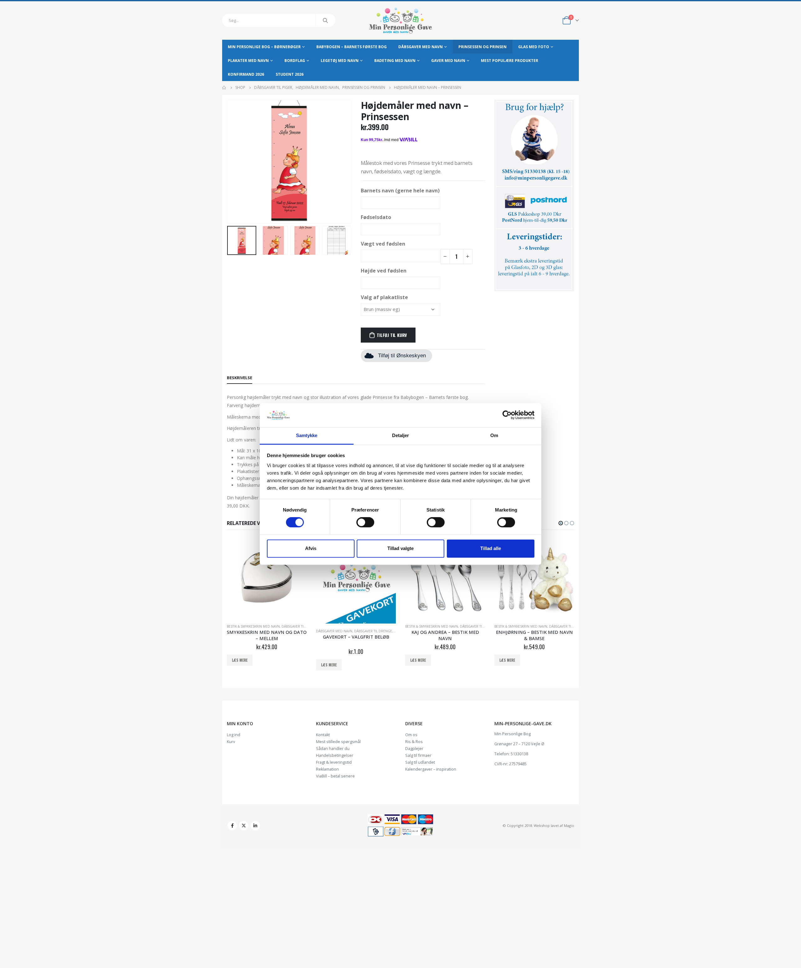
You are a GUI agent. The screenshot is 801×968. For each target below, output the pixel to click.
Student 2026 (290, 74)
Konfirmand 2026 (246, 74)
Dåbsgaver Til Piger (566, 626)
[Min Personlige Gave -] (400, 20)
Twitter (243, 825)
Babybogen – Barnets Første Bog (351, 46)
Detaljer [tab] (400, 435)
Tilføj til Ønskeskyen (402, 356)
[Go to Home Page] (224, 87)
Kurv (231, 741)
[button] (561, 523)
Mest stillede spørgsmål (338, 741)
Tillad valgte (400, 548)
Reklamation (327, 769)
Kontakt (323, 734)
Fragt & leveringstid (334, 762)
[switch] (365, 522)
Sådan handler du (332, 748)
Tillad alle (490, 548)
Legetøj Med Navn (340, 60)
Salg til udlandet (420, 762)
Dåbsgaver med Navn (420, 46)
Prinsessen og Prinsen (482, 46)
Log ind (233, 734)
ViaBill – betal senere (335, 776)
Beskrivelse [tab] (239, 377)
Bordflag (294, 60)
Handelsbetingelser (334, 755)
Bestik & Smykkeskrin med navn (253, 626)
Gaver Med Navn (448, 60)
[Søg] (325, 20)
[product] (267, 579)
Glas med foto (533, 46)
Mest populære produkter (509, 60)
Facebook (232, 825)
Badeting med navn (395, 60)
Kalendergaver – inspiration (430, 769)
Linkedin (255, 825)
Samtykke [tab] (307, 435)
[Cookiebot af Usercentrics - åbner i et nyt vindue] (507, 415)
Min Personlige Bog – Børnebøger (264, 46)
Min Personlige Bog (512, 733)
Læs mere (239, 660)
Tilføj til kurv (392, 335)
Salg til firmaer (418, 755)
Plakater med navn (248, 60)
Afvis (310, 548)
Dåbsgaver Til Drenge (300, 626)
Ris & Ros (414, 741)
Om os (411, 734)
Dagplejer (414, 748)
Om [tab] (494, 435)
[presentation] (228, 161)
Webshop (542, 825)
